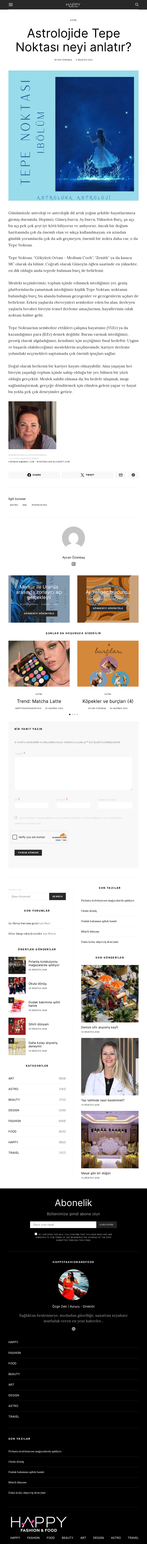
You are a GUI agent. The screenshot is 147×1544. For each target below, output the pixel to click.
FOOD (12, 1131)
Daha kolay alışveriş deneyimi (43, 1044)
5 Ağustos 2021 (84, 60)
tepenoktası (40, 505)
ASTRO (73, 20)
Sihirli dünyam (39, 1024)
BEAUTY (14, 1100)
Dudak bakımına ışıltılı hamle (44, 1004)
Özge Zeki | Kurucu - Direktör (73, 1306)
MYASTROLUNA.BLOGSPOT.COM (53, 461)
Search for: (15, 890)
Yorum (19, 754)
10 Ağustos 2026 (90, 1178)
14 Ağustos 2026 (90, 1105)
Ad (17, 799)
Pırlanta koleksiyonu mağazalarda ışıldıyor (44, 963)
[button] (70, 714)
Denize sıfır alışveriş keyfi (99, 1027)
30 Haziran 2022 (119, 708)
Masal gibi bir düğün (96, 1173)
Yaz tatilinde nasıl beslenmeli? (102, 1100)
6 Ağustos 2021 (118, 599)
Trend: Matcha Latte (39, 701)
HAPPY (13, 1142)
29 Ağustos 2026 (38, 969)
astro (14, 505)
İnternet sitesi (106, 800)
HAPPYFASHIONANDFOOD (28, 708)
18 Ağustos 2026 (38, 1051)
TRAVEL (13, 1153)
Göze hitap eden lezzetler (25, 933)
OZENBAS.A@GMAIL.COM (21, 461)
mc (25, 505)
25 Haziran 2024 (54, 708)
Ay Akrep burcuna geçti (23, 923)
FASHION (14, 1121)
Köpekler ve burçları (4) (108, 701)
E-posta (62, 799)
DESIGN (13, 1110)
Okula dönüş (38, 983)
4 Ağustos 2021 (49, 604)
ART (11, 1078)
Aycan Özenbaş (63, 60)
